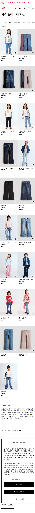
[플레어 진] (9, 191)
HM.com (3, 430)
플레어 (19, 430)
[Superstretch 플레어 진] (9, 153)
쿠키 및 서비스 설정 (18, 499)
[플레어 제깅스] (9, 302)
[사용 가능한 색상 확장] (3, 60)
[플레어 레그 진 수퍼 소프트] (26, 153)
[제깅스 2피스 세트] (26, 42)
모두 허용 (19, 484)
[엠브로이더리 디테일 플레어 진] (9, 42)
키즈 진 (5, 418)
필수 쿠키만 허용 (19, 491)
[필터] (32, 26)
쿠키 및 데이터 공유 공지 (19, 479)
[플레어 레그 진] (26, 339)
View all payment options (7, 508)
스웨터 (24, 414)
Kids (9, 430)
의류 (12, 430)
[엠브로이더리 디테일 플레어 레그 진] (26, 228)
